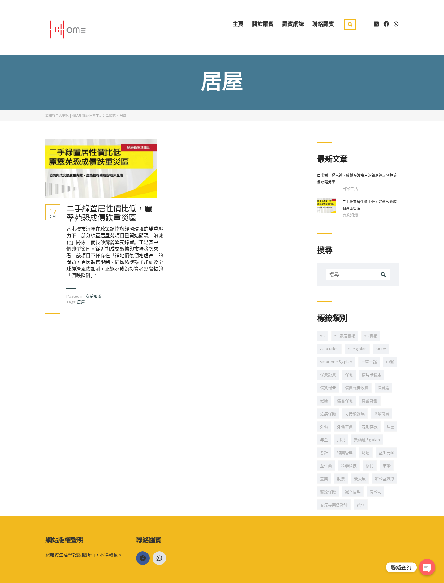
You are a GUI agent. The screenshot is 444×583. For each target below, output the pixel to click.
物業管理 (345, 452)
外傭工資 (345, 426)
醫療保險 (328, 491)
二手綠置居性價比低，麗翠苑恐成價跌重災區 (109, 213)
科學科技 (349, 465)
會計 (324, 452)
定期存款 (370, 426)
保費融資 (328, 374)
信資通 (383, 387)
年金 (324, 439)
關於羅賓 (263, 23)
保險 (349, 374)
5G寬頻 (370, 335)
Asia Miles (329, 348)
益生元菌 (386, 452)
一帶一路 (369, 361)
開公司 (375, 491)
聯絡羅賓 (323, 23)
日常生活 (350, 188)
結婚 (387, 465)
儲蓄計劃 (370, 400)
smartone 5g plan (336, 361)
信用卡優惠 (371, 374)
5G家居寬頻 (344, 335)
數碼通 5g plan (367, 439)
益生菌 (326, 465)
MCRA (381, 348)
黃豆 (361, 504)
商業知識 (93, 296)
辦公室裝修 (384, 478)
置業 (324, 478)
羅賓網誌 (293, 23)
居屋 (81, 302)
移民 (370, 465)
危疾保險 (328, 413)
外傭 (324, 426)
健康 (324, 400)
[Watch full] (101, 168)
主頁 (238, 23)
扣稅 (341, 439)
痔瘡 (366, 452)
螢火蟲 (360, 478)
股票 (341, 478)
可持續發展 (355, 413)
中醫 (390, 361)
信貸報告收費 (356, 387)
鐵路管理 (353, 491)
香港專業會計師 (334, 504)
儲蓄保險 (345, 400)
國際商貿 (381, 413)
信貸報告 (328, 387)
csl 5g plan (357, 348)
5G (322, 335)
